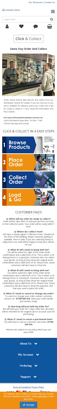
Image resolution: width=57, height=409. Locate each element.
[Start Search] (52, 19)
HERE (30, 332)
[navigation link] (21, 26)
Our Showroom (36, 2)
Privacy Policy (37, 387)
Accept (30, 404)
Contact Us (50, 2)
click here (42, 396)
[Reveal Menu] (47, 11)
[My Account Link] (7, 26)
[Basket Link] (50, 26)
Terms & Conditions (22, 387)
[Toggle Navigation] (47, 11)
